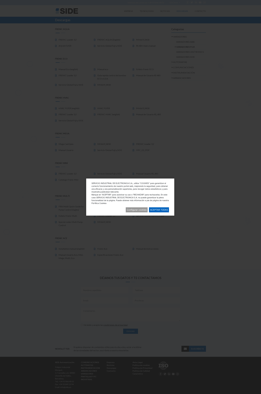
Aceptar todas (159, 209)
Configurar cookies (137, 209)
